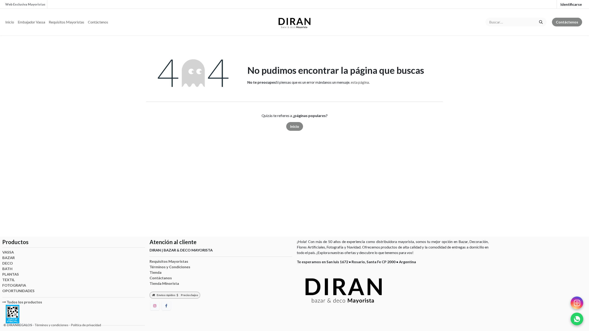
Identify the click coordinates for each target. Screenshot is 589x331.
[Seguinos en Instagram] (577, 303)
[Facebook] (166, 305)
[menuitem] (9, 22)
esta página (360, 82)
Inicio (294, 126)
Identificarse (571, 4)
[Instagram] (154, 305)
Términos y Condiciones (170, 267)
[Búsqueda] (541, 22)
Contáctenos (567, 22)
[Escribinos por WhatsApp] (577, 319)
